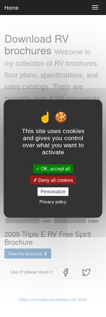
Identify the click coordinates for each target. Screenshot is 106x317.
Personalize (53, 191)
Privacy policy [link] (53, 201)
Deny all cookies (55, 179)
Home (11, 7)
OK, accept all (55, 168)
